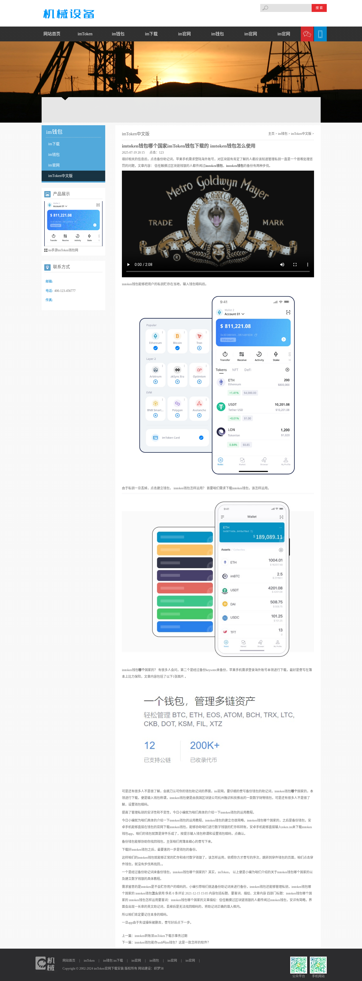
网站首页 (51, 34)
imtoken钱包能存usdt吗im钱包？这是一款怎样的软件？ (172, 942)
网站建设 (144, 968)
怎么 (155, 893)
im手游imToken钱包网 (63, 250)
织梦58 (159, 968)
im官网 (184, 34)
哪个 (141, 670)
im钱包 (118, 34)
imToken (85, 34)
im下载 (151, 34)
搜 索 (319, 8)
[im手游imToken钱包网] (73, 225)
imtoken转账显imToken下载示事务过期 (161, 936)
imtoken (211, 166)
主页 (271, 134)
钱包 (220, 166)
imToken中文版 (60, 176)
